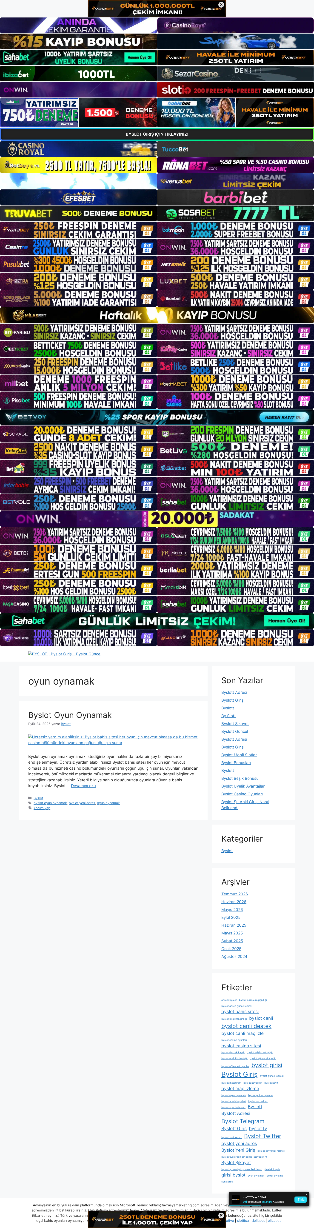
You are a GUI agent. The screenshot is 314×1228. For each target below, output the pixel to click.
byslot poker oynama (260, 1095)
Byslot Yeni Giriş (238, 1150)
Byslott (228, 708)
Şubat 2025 (232, 941)
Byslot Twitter (262, 1136)
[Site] (78, 230)
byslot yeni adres (82, 803)
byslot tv (258, 1128)
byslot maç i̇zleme (240, 1088)
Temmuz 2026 (234, 894)
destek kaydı (272, 1169)
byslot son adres (258, 1101)
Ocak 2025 (231, 948)
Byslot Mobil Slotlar (239, 755)
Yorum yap (42, 808)
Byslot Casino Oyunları (242, 794)
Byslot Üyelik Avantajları (243, 786)
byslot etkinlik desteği (234, 1058)
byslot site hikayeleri (233, 1101)
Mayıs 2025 (232, 933)
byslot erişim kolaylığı (260, 1052)
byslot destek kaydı (233, 1052)
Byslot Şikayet (236, 1162)
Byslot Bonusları (236, 762)
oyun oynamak (108, 803)
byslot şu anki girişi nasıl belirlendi (241, 1169)
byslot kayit (271, 1082)
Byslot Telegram (242, 1121)
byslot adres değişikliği (253, 1000)
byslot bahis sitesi (240, 1011)
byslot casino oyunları (234, 1040)
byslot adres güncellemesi (236, 1006)
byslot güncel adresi (272, 1075)
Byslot (38, 798)
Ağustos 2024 (234, 956)
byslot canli (261, 1018)
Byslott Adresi (234, 692)
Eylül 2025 (230, 917)
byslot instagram (231, 1082)
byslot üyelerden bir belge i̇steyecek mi (244, 1156)
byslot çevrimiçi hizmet (271, 1150)
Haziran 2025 (233, 925)
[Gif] (157, 315)
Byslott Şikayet (235, 723)
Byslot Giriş (239, 1074)
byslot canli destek (246, 1025)
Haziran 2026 (233, 902)
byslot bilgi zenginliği (234, 1018)
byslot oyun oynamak (50, 803)
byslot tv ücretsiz (231, 1137)
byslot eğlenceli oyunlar (235, 1066)
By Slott (228, 716)
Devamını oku (83, 785)
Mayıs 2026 (232, 909)
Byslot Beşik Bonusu (240, 778)
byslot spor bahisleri (233, 1107)
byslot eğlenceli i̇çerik (263, 1058)
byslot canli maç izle (242, 1033)
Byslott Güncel (234, 731)
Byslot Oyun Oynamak (70, 715)
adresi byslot (229, 1000)
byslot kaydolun (252, 1082)
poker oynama (275, 1175)
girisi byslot (233, 1175)
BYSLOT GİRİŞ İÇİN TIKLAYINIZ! (157, 134)
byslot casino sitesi (241, 1045)
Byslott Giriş (232, 700)
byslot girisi (266, 1065)
